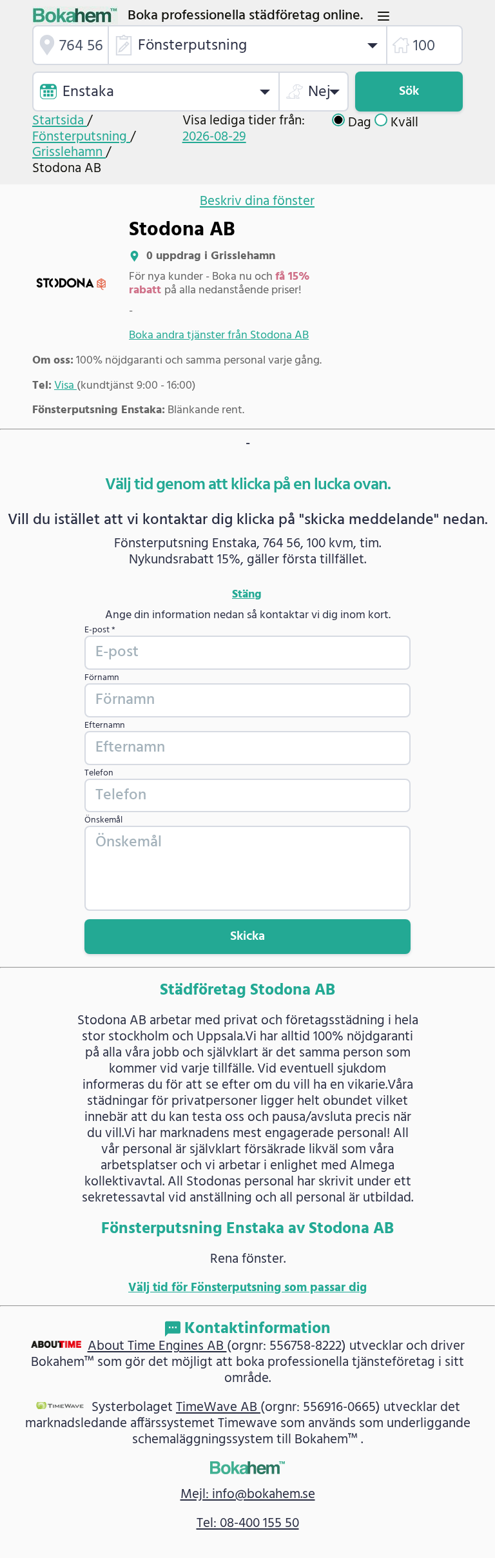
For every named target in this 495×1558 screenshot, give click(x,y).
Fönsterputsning (81, 137)
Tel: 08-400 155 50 (248, 1523)
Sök (409, 91)
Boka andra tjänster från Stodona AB (219, 335)
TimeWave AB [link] (218, 1407)
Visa (65, 385)
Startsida (59, 120)
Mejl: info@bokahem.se (247, 1494)
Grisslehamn (69, 152)
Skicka (247, 936)
